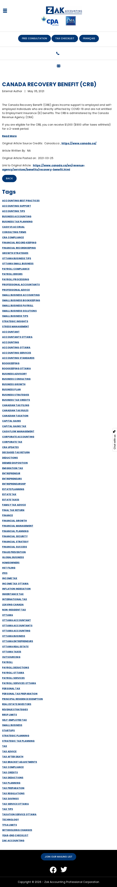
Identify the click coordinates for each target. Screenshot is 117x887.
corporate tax (12, 442)
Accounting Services (16, 352)
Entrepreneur (11, 473)
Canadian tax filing (15, 405)
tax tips (7, 809)
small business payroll (17, 305)
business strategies (15, 394)
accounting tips (13, 211)
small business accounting (21, 295)
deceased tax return (16, 452)
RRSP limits (9, 714)
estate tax (9, 494)
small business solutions (19, 310)
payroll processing (15, 279)
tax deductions (12, 777)
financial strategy (15, 541)
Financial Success (14, 546)
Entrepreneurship (14, 483)
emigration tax (12, 468)
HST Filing (9, 567)
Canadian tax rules (15, 410)
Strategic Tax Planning (18, 741)
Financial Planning (15, 531)
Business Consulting (16, 379)
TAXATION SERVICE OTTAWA (19, 814)
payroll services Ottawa (19, 683)
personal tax (11, 688)
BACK (9, 178)
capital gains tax (14, 426)
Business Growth (13, 384)
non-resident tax (14, 609)
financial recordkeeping (19, 247)
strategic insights (15, 321)
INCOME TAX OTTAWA (15, 583)
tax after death (12, 756)
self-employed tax (14, 720)
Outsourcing (11, 657)
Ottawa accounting (16, 630)
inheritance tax (13, 594)
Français (89, 38)
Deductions (10, 457)
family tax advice (14, 504)
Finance (7, 515)
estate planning (13, 489)
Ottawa (7, 615)
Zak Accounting (13, 840)
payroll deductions (15, 667)
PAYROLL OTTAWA (13, 672)
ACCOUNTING (10, 342)
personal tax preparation (19, 693)
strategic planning (15, 735)
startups (8, 730)
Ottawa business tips (16, 258)
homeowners (11, 562)
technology (10, 819)
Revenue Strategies (15, 709)
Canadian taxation (15, 415)
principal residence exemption (22, 699)
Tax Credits (10, 772)
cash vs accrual (13, 227)
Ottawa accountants (17, 625)
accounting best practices (21, 200)
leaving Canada (13, 604)
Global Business (13, 557)
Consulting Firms (14, 232)
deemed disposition (15, 462)
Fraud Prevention (14, 552)
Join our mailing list (58, 856)
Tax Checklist (64, 38)
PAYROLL (7, 662)
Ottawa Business (13, 636)
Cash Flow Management (18, 431)
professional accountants (21, 284)
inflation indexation (16, 588)
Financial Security (15, 536)
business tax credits (16, 400)
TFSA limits (9, 824)
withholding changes (17, 830)
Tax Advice (9, 751)
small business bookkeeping (21, 300)
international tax (14, 599)
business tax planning (17, 221)
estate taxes (10, 499)
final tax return (13, 510)
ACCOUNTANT (11, 331)
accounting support (16, 206)
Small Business (12, 725)
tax (4, 746)
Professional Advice (16, 289)
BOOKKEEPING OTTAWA (16, 368)
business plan (11, 389)
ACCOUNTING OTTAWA (16, 347)
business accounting (16, 216)
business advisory (14, 373)
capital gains (11, 421)
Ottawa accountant (16, 620)
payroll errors (12, 274)
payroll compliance (15, 268)
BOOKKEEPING (11, 363)
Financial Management (17, 525)
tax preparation (13, 788)
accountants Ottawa (17, 337)
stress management (15, 326)
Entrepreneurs (12, 478)
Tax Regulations (13, 793)
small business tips (15, 316)
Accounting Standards (18, 358)
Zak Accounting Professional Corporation (71, 882)
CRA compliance (13, 237)
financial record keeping (19, 242)
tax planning (11, 783)
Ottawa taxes (11, 651)
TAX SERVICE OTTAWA (15, 804)
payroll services (13, 678)
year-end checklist (15, 835)
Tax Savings (10, 798)
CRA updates (10, 447)
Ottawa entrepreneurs (17, 641)
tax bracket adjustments (19, 762)
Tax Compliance (13, 767)
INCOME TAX (9, 578)
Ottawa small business (18, 263)
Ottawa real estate (15, 646)
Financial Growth (14, 520)
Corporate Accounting (18, 436)
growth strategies (15, 253)
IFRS (4, 573)
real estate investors (16, 704)
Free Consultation (34, 38)
